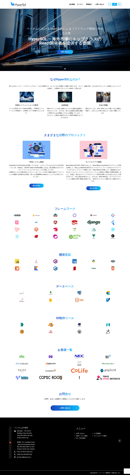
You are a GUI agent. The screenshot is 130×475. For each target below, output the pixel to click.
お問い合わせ (99, 4)
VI (110, 4)
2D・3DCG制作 (81, 438)
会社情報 (72, 4)
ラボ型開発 (97, 433)
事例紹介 (89, 4)
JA (114, 4)
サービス (80, 4)
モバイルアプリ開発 (100, 436)
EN (119, 4)
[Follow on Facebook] (119, 440)
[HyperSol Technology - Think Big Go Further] (19, 4)
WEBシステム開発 (81, 436)
